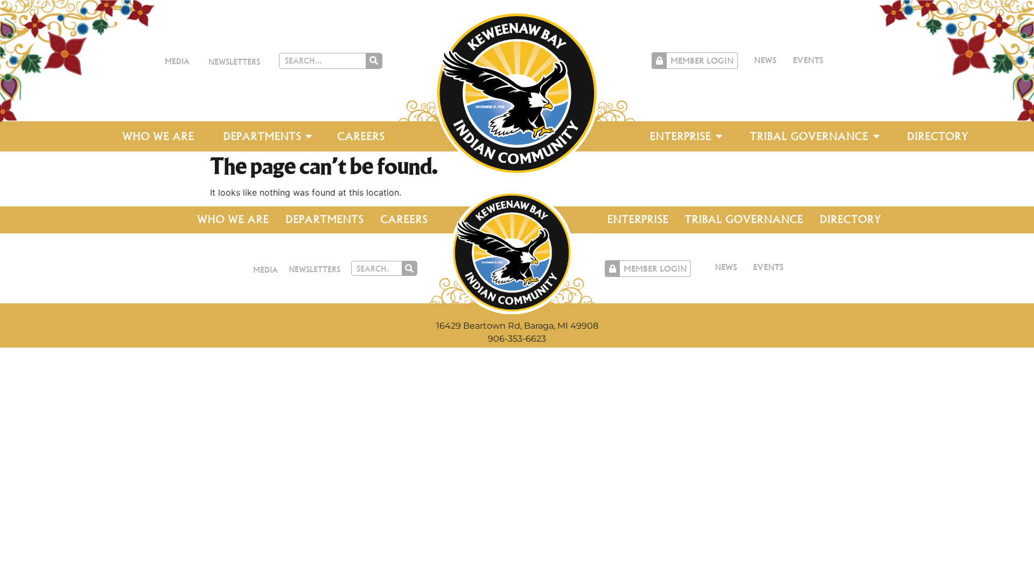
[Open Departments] (309, 136)
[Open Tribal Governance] (876, 136)
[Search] (374, 60)
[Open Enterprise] (719, 136)
